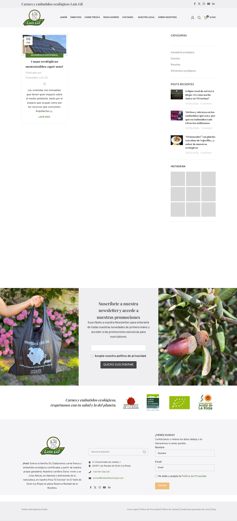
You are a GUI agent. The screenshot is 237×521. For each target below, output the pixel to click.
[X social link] (199, 4)
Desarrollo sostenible (44, 55)
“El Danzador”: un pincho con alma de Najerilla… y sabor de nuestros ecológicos (200, 142)
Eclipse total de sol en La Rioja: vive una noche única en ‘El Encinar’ (199, 95)
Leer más (44, 117)
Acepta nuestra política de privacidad (120, 356)
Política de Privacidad (193, 476)
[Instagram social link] (204, 4)
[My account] (192, 17)
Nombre (160, 447)
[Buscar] (199, 17)
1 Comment (206, 103)
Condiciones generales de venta (195, 509)
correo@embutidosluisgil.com (108, 478)
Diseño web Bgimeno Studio (34, 509)
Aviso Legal (132, 509)
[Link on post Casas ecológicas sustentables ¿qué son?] (44, 45)
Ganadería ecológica (182, 52)
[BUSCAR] (144, 452)
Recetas (175, 64)
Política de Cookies (170, 509)
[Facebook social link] (195, 4)
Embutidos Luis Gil (37, 77)
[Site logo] (34, 17)
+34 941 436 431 (101, 472)
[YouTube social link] (208, 4)
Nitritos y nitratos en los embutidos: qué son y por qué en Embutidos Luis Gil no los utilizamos (200, 117)
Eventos (175, 58)
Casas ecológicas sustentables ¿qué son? (44, 64)
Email (158, 462)
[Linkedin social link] (213, 4)
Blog (213, 509)
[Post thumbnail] (177, 98)
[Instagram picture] (178, 179)
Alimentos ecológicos (183, 71)
